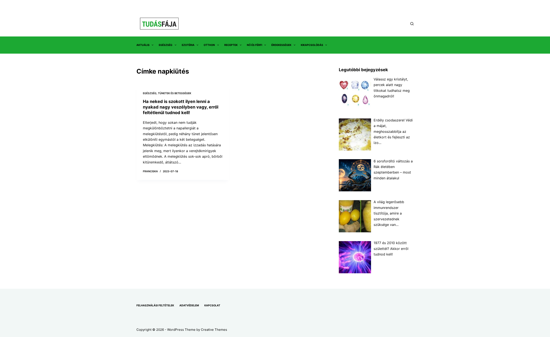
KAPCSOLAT (212, 305)
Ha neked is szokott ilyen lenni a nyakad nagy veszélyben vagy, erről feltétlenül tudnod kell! (180, 107)
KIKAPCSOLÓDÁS (312, 45)
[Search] (412, 23)
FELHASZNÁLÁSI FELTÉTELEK (155, 305)
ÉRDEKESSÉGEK (281, 45)
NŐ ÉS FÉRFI (254, 45)
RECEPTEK (231, 45)
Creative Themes (214, 330)
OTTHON (209, 45)
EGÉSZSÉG (165, 45)
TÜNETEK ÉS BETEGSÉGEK (174, 93)
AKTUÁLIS (143, 45)
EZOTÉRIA (188, 45)
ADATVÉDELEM (189, 305)
